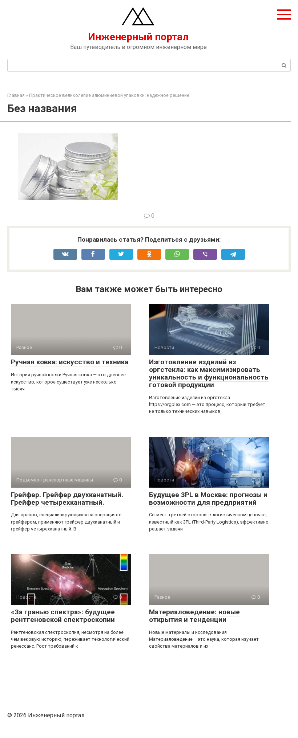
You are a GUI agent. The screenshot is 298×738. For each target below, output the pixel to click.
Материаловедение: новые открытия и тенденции (194, 616)
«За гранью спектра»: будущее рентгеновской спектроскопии (63, 616)
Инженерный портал (138, 37)
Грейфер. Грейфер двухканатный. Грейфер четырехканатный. (67, 499)
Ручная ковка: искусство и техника (69, 362)
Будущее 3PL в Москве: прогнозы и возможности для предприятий (208, 499)
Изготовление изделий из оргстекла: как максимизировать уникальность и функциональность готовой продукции (209, 373)
